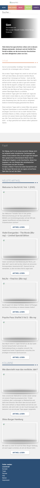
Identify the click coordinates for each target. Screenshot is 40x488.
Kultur (28, 7)
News (4, 7)
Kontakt (5, 469)
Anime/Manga (12, 7)
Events (36, 7)
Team (4, 471)
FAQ (3, 476)
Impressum (5, 480)
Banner (4, 478)
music (21, 7)
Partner (4, 473)
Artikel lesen (19, 227)
